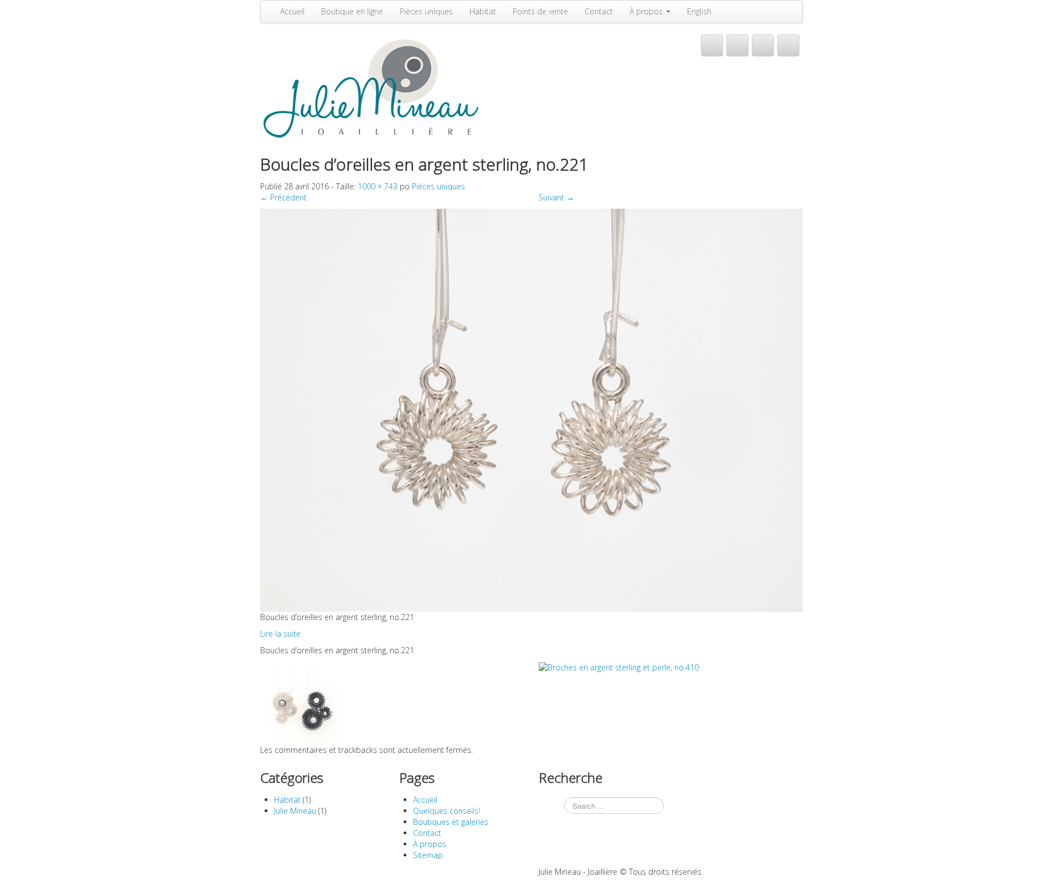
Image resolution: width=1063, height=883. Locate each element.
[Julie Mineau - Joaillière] (371, 87)
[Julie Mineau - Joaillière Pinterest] (737, 45)
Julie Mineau (295, 810)
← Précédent (283, 197)
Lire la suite (280, 633)
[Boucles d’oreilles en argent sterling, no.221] (531, 409)
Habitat (482, 11)
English (699, 11)
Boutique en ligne (352, 11)
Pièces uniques (426, 11)
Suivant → (556, 197)
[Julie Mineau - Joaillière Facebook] (712, 45)
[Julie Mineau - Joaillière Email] (763, 45)
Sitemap (428, 855)
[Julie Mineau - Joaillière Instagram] (788, 45)
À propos (647, 11)
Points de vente (540, 11)
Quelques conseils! (446, 810)
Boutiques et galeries (450, 822)
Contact (599, 11)
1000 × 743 (378, 186)
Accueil (292, 11)
